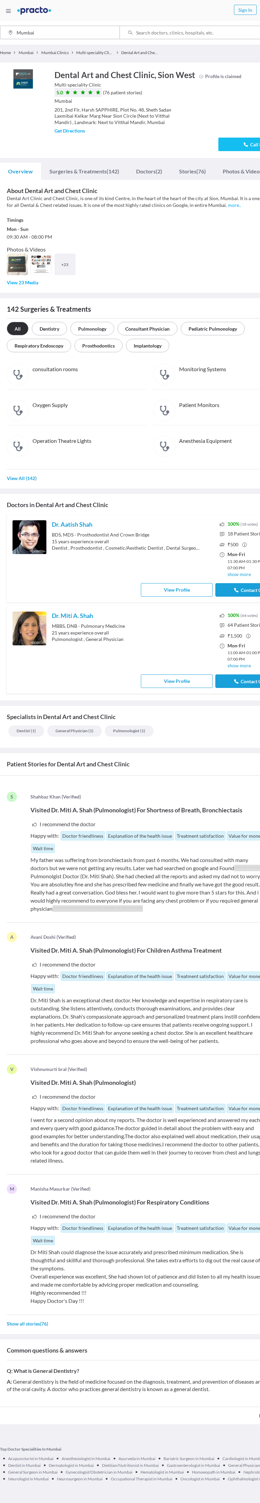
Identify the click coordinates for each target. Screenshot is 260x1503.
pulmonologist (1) (129, 730)
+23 (64, 264)
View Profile (177, 590)
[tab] (20, 171)
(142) (84, 171)
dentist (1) (26, 730)
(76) (192, 171)
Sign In (245, 10)
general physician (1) (74, 730)
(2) (149, 171)
